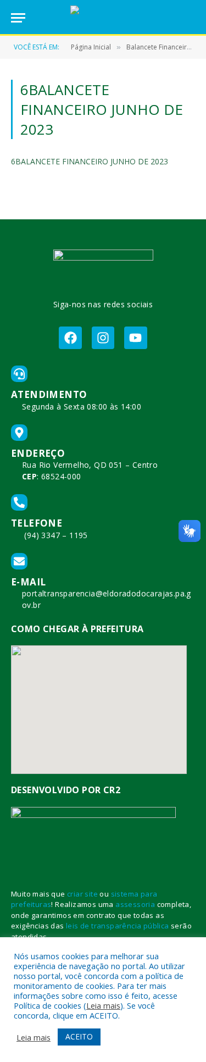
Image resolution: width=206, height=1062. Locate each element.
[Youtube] (135, 338)
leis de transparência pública (117, 926)
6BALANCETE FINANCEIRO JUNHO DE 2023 (89, 161)
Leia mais (103, 1005)
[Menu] (18, 17)
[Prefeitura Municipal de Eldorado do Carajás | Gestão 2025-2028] (103, 18)
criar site (82, 894)
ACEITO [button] (79, 1036)
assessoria (135, 904)
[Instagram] (103, 338)
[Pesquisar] (190, 17)
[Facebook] (70, 338)
